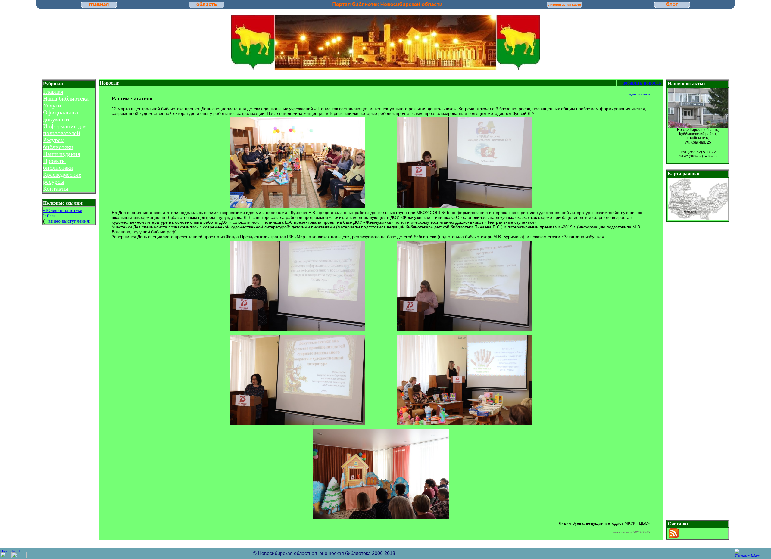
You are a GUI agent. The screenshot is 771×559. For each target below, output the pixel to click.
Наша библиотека (66, 98)
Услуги (52, 105)
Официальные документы (61, 116)
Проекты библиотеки (58, 164)
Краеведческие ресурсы (62, 178)
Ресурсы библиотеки (58, 143)
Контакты (55, 188)
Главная (53, 91)
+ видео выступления (67, 221)
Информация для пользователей (65, 129)
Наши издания (61, 154)
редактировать (639, 94)
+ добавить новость (640, 82)
